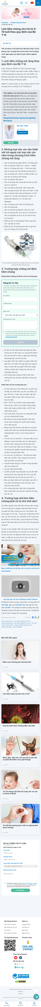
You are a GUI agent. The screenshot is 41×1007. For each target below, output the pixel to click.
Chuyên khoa (26, 924)
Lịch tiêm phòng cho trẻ (22, 621)
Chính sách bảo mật (11, 337)
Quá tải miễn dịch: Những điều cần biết (19, 726)
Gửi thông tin (20, 890)
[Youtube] (15, 957)
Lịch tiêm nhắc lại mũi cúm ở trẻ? (16, 694)
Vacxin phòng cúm (7, 621)
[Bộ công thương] (20, 976)
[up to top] (36, 990)
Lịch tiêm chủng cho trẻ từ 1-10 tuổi (25, 623)
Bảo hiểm (25, 930)
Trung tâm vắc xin (7, 24)
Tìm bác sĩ (7, 930)
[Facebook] (33, 617)
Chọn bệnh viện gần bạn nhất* (13, 863)
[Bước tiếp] (19, 967)
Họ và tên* (6, 850)
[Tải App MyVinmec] (10, 945)
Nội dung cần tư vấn (9, 319)
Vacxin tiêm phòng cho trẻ (23, 625)
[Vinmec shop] (28, 945)
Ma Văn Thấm (22, 126)
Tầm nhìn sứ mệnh (10, 924)
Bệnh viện (6, 311)
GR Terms (20, 993)
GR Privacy (20, 991)
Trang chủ (4, 22)
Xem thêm (5, 667)
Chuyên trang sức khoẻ (18, 22)
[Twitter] (36, 617)
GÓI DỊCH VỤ (20, 605)
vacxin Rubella (17, 627)
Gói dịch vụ (25, 927)
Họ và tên (6, 295)
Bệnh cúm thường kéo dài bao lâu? (17, 662)
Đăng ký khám (23, 132)
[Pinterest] (38, 617)
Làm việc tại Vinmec (10, 933)
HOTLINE (4, 605)
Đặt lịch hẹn (26, 933)
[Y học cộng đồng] (19, 964)
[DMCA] (20, 981)
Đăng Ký (20, 342)
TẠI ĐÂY (8, 608)
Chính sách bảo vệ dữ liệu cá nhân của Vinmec (21, 989)
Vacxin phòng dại (6, 623)
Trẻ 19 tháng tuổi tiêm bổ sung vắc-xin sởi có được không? (20, 793)
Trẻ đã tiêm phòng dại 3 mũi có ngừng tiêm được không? (20, 826)
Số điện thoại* (7, 857)
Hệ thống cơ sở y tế (10, 927)
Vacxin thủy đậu (6, 627)
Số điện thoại (7, 303)
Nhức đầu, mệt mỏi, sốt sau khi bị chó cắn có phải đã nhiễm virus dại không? (20, 759)
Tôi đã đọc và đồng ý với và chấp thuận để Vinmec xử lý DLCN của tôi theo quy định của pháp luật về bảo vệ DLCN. (22, 885)
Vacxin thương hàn (7, 625)
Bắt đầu (11, 143)
